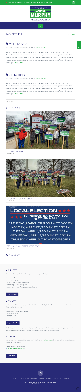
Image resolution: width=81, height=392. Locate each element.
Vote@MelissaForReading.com (16, 348)
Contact (66, 379)
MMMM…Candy (18, 43)
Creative (38, 47)
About (20, 379)
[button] (40, 26)
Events (48, 379)
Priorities (34, 379)
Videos (26, 379)
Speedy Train (17, 74)
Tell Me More (12, 294)
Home (14, 379)
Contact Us (11, 356)
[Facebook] (73, 2)
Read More (19, 63)
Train (44, 78)
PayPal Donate (12, 323)
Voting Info (57, 379)
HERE (50, 2)
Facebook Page (47, 340)
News (42, 379)
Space (44, 47)
